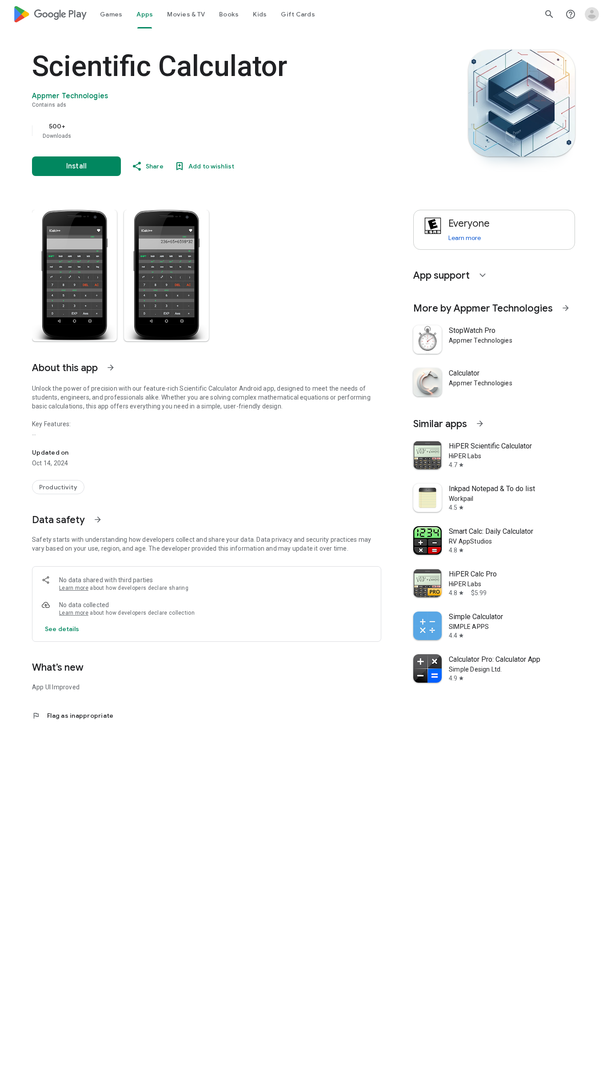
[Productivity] (58, 487)
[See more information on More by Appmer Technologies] (565, 308)
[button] (74, 275)
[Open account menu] (592, 14)
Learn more (73, 588)
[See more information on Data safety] (97, 519)
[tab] (111, 14)
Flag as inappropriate (72, 716)
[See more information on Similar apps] (480, 423)
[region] (209, 130)
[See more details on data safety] (62, 629)
